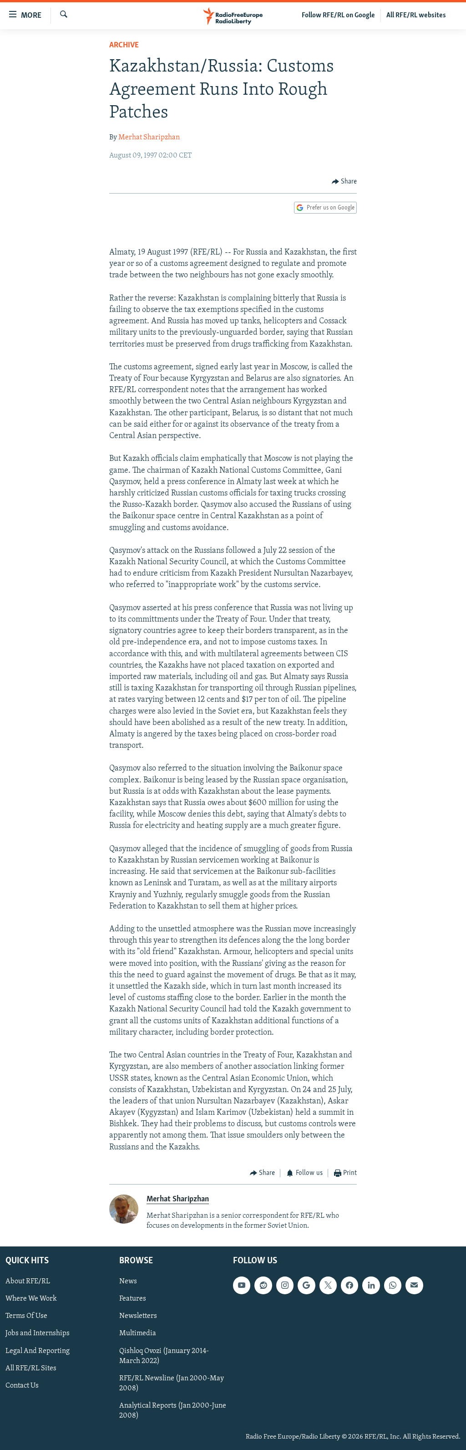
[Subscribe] (414, 1285)
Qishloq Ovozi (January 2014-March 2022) (164, 1355)
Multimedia (137, 1333)
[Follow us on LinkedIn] (371, 1285)
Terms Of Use (26, 1316)
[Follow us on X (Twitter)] (328, 1285)
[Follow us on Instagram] (285, 1285)
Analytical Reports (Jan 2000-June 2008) (172, 1410)
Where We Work (31, 1298)
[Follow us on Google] (306, 1285)
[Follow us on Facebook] (349, 1285)
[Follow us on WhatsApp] (392, 1285)
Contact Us (22, 1385)
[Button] (344, 182)
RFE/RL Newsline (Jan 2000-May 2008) (171, 1383)
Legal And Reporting (37, 1350)
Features (132, 1298)
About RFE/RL (27, 1281)
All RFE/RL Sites (30, 1368)
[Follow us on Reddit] (263, 1285)
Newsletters (138, 1316)
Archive (124, 45)
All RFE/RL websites (416, 15)
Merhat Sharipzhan (149, 137)
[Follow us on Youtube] (241, 1285)
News (128, 1281)
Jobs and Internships (37, 1333)
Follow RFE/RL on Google (338, 15)
